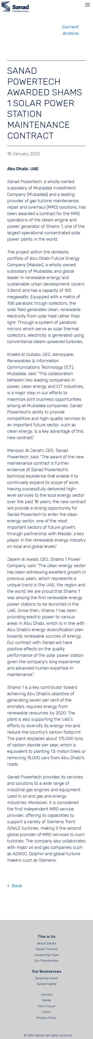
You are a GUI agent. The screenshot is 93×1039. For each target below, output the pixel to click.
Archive (71, 33)
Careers (46, 994)
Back (16, 885)
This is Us (47, 936)
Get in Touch (47, 1006)
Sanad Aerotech (46, 978)
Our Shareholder (46, 960)
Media (46, 1000)
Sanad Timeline (47, 949)
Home (46, 1012)
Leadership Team (46, 955)
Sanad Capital (47, 984)
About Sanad (46, 943)
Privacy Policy (47, 1018)
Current (70, 27)
